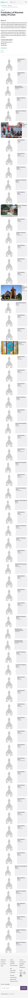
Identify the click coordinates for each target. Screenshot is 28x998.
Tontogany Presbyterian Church (21, 930)
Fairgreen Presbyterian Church (22, 206)
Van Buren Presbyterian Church (21, 538)
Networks (10, 5)
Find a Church (3, 5)
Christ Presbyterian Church (21, 193)
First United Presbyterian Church (21, 303)
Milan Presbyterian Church (21, 878)
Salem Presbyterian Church (21, 917)
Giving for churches (12, 962)
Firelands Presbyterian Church (21, 233)
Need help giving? (22, 964)
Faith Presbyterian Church (21, 677)
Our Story (3, 962)
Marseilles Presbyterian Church (21, 617)
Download (12, 972)
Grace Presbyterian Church (21, 853)
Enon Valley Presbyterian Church (21, 665)
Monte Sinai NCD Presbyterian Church (19, 87)
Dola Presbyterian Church (21, 576)
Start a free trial (13, 965)
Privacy (10, 994)
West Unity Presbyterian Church (21, 943)
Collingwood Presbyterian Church (21, 180)
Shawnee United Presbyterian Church (21, 501)
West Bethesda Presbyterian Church (21, 564)
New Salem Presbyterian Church (21, 891)
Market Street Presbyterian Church (20, 463)
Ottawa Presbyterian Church (21, 98)
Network (3, 10)
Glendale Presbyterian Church (20, 398)
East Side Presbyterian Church (21, 652)
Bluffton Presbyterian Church (21, 167)
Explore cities (13, 979)
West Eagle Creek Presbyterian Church (19, 629)
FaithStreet (4, 2)
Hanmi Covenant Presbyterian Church (21, 867)
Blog (2, 965)
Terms (13, 994)
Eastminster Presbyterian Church (21, 111)
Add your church (14, 981)
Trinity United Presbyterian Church (21, 424)
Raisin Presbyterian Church (21, 904)
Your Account (23, 962)
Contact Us (3, 964)
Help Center (22, 967)
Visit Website (4, 48)
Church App (12, 970)
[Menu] (25, 2)
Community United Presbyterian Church (18, 641)
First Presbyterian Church (21, 60)
